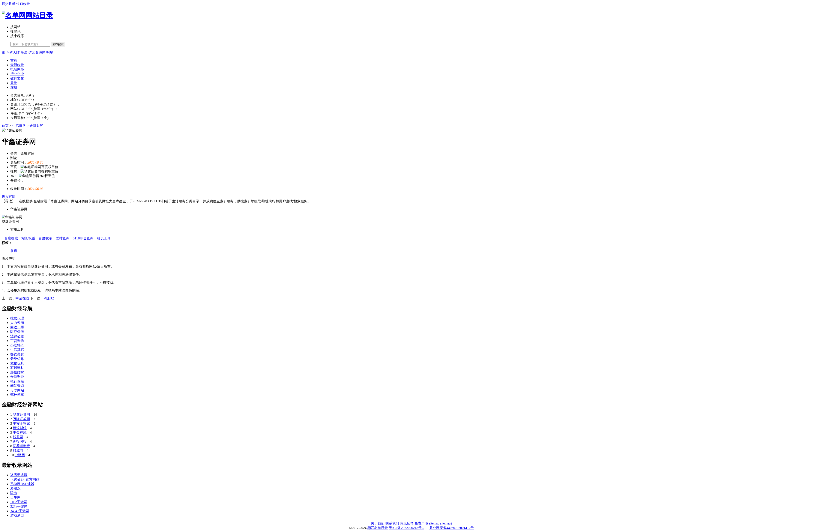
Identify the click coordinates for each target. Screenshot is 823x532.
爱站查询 (61, 238)
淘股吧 (49, 298)
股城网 (18, 450)
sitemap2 (446, 523)
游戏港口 (17, 515)
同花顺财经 (21, 446)
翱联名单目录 (377, 528)
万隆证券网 (21, 419)
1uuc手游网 (18, 502)
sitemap (434, 523)
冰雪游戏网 (18, 475)
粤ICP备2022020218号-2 (406, 528)
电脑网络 (17, 69)
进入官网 (8, 196)
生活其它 (17, 350)
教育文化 (17, 78)
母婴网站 (17, 390)
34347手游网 (19, 511)
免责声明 (421, 523)
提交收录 (8, 4)
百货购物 (17, 341)
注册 (13, 87)
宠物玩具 (17, 363)
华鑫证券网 (21, 414)
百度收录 (44, 238)
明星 (49, 52)
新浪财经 (20, 428)
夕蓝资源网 (36, 52)
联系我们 (392, 523)
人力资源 (17, 323)
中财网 (20, 455)
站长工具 (102, 238)
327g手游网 (18, 506)
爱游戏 (15, 488)
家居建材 (17, 368)
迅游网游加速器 (22, 484)
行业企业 (17, 74)
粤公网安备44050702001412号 (451, 528)
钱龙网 (18, 437)
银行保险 (17, 381)
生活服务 (19, 126)
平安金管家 (21, 423)
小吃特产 (17, 345)
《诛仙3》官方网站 (24, 479)
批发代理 (17, 318)
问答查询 (17, 386)
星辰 (24, 52)
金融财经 (36, 126)
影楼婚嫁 (17, 372)
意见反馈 (407, 523)
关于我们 (377, 523)
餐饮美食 (17, 354)
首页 (13, 60)
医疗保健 (17, 332)
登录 (13, 83)
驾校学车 (17, 395)
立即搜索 (58, 44)
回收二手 (17, 327)
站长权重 (27, 238)
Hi (3, 52)
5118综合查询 (81, 238)
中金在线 (22, 298)
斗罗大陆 (13, 52)
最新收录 (17, 65)
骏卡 (13, 493)
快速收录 (23, 4)
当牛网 (15, 497)
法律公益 (17, 336)
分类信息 (17, 359)
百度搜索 (10, 238)
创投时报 (20, 441)
